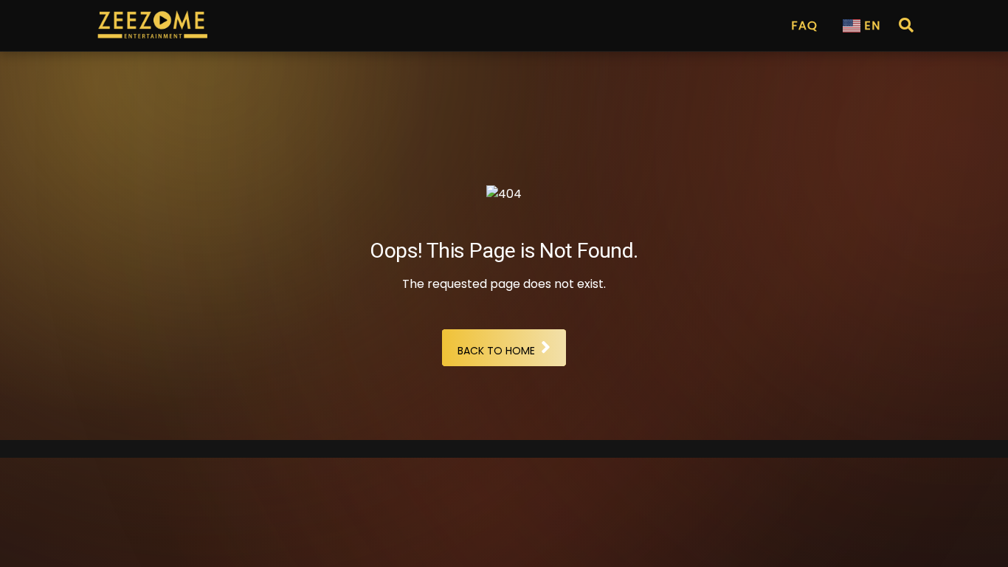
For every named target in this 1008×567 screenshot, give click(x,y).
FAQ (804, 25)
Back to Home (496, 350)
